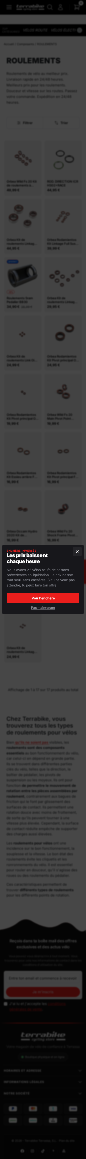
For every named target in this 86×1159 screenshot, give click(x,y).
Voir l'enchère (43, 598)
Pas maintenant (43, 607)
